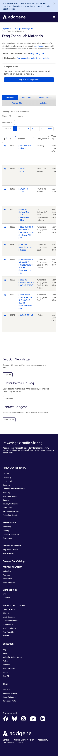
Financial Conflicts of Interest (14, 489)
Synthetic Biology (9, 628)
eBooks (5, 653)
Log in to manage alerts (29, 79)
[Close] (53, 3)
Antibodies (7, 571)
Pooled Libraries (45, 98)
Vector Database (9, 697)
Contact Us (9, 420)
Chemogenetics (9, 609)
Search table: (7, 122)
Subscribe (8, 398)
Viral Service (7, 538)
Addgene (39, 46)
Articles (43, 103)
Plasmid (21, 139)
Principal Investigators (24, 28)
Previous (7, 129)
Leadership (7, 477)
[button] (54, 17)
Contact (6, 740)
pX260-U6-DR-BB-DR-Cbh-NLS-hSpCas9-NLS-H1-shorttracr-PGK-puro (26, 232)
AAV (4, 594)
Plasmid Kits (16, 103)
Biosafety (6, 493)
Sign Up (7, 375)
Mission (6, 474)
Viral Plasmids (8, 632)
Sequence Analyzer (10, 693)
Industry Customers (10, 504)
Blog (4, 650)
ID (10, 139)
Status (20, 742)
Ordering (6, 530)
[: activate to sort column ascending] (5, 137)
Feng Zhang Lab (37, 53)
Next (50, 129)
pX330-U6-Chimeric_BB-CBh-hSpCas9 (26, 247)
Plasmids (10, 98)
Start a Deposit (8, 553)
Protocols (6, 665)
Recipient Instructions (11, 511)
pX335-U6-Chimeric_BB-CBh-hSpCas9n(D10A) (26, 282)
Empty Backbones (9, 617)
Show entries (12, 116)
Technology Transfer (10, 515)
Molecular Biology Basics (12, 657)
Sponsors (6, 485)
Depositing (7, 527)
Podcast (6, 661)
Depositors (6, 28)
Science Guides (9, 668)
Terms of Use (8, 742)
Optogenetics (8, 624)
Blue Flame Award (9, 496)
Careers (6, 500)
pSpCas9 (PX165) (25, 315)
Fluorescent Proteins (10, 621)
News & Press (8, 508)
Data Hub (6, 690)
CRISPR (6, 613)
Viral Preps (26, 98)
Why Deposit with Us (10, 550)
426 (43, 129)
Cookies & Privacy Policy (23, 740)
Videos (5, 672)
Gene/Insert (42, 139)
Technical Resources (11, 534)
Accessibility (43, 740)
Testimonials (8, 481)
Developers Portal (9, 701)
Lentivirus (6, 598)
